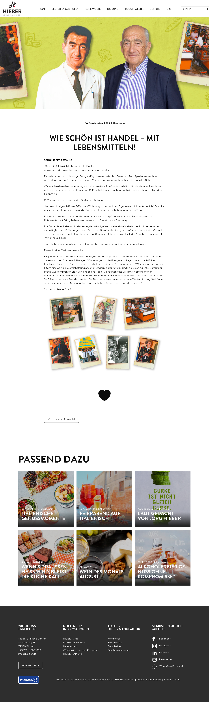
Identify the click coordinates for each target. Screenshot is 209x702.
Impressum (62, 679)
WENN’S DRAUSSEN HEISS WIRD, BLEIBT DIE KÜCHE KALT (44, 571)
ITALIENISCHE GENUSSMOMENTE (43, 516)
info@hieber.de (27, 653)
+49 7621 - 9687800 (29, 650)
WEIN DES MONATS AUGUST (102, 574)
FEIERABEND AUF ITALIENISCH (100, 516)
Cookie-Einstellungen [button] (148, 679)
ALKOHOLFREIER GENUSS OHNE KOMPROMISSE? (162, 571)
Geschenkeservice (118, 650)
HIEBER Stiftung (72, 653)
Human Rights (171, 679)
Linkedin (164, 652)
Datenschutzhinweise (100, 679)
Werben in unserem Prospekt (80, 650)
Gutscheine (114, 646)
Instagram (165, 645)
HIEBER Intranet (124, 679)
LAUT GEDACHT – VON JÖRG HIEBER (159, 516)
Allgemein (118, 123)
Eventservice (115, 642)
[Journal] (46, 499)
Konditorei (114, 638)
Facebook (165, 638)
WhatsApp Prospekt (171, 666)
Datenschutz (78, 679)
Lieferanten (70, 646)
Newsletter (165, 659)
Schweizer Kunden (74, 642)
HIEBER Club (70, 638)
